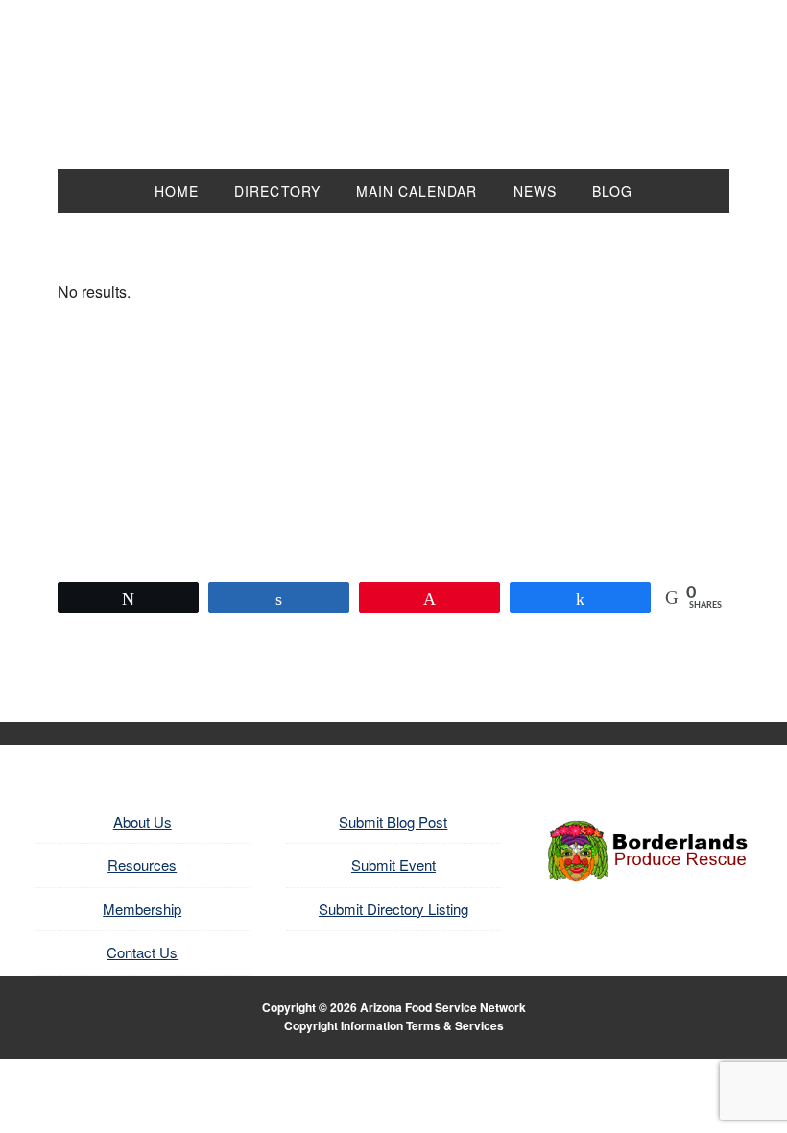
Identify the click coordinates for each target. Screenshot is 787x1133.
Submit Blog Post (393, 821)
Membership (142, 909)
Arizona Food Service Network (393, 96)
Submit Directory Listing (393, 909)
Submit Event (393, 865)
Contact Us (142, 952)
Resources (142, 865)
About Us (142, 821)
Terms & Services (455, 1025)
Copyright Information (343, 1025)
